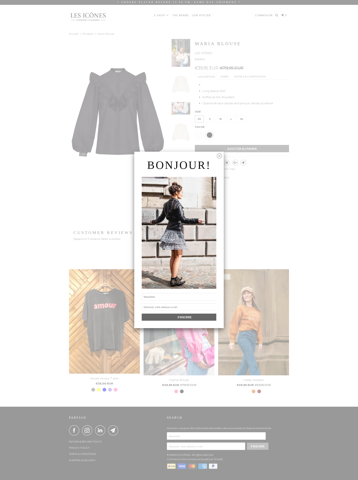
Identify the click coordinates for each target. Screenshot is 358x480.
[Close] (219, 155)
